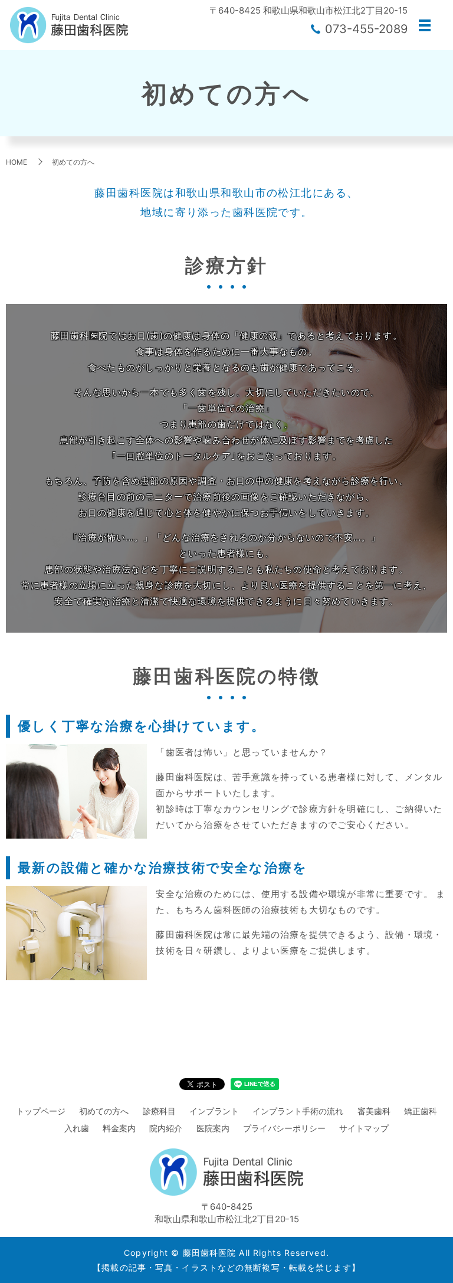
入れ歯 (76, 1128)
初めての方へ (104, 1111)
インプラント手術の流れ (297, 1111)
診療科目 (159, 1111)
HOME (16, 162)
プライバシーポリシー (284, 1128)
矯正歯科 (420, 1111)
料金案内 (119, 1128)
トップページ (40, 1111)
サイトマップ (364, 1128)
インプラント (214, 1111)
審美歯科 (373, 1111)
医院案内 (212, 1128)
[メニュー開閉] (425, 25)
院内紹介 (165, 1128)
